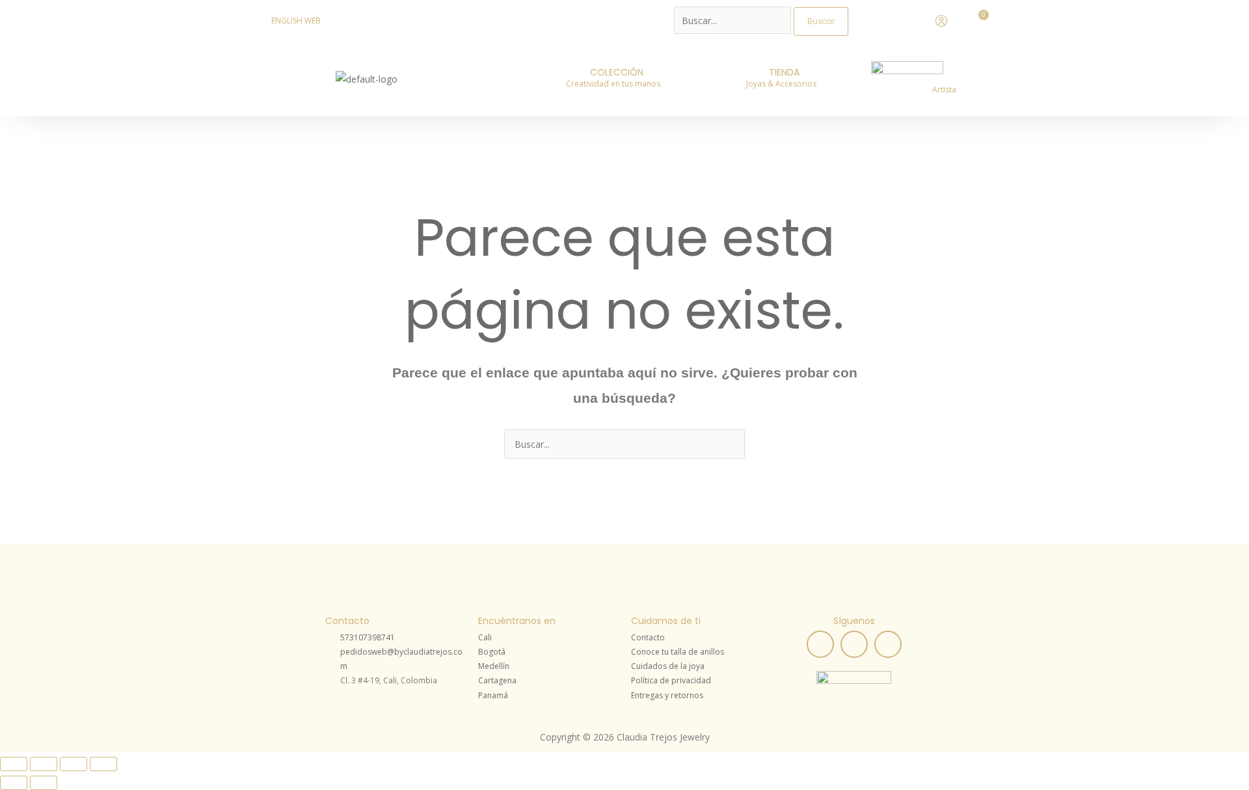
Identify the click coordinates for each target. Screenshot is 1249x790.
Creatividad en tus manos (613, 83)
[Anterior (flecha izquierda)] (13, 783)
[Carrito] (980, 19)
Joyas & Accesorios (781, 83)
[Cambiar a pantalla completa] (43, 764)
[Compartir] (73, 764)
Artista (944, 89)
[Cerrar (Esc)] (103, 764)
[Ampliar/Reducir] (13, 764)
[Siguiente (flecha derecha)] (43, 783)
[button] (616, 84)
